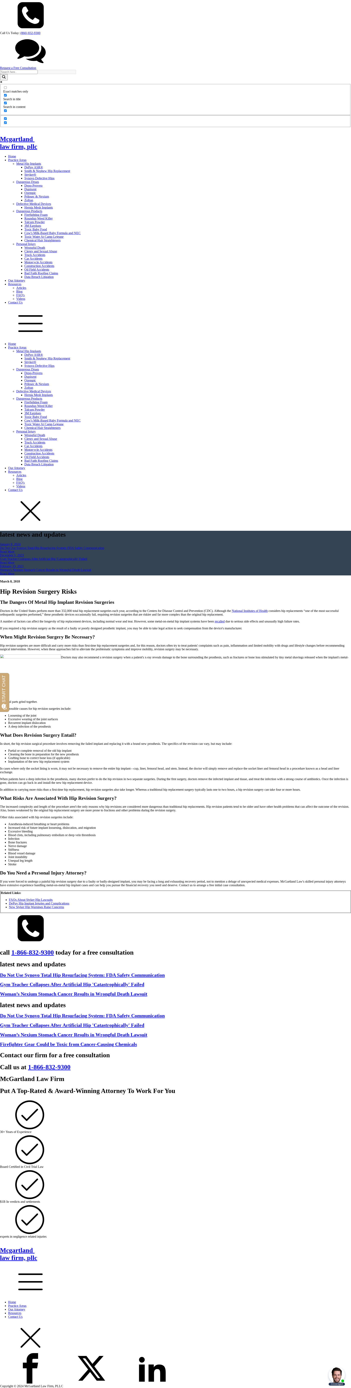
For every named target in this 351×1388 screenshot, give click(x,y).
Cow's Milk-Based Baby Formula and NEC (52, 233)
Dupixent (30, 189)
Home (12, 156)
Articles (21, 288)
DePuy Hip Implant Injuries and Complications (39, 903)
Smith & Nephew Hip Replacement (47, 171)
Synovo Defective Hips (39, 178)
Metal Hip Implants (28, 163)
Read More (7, 551)
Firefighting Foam (36, 214)
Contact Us (15, 302)
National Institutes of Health (250, 611)
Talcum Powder (34, 222)
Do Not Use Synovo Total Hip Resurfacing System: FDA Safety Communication (52, 548)
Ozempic (30, 193)
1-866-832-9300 (32, 952)
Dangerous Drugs (27, 182)
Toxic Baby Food (35, 229)
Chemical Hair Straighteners (42, 240)
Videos (20, 298)
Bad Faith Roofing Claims (41, 273)
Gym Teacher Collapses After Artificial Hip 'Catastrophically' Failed (43, 559)
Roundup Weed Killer (38, 218)
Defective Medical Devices (33, 204)
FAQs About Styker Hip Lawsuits (31, 899)
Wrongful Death (34, 247)
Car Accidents (33, 258)
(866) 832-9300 (30, 33)
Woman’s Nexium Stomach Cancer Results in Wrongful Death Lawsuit (45, 570)
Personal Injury (26, 244)
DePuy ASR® (33, 167)
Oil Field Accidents (36, 269)
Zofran (28, 200)
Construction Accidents (39, 266)
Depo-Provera (33, 185)
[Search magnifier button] (4, 77)
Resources (14, 284)
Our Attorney (16, 280)
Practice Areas (17, 160)
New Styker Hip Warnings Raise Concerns (36, 907)
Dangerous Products (29, 211)
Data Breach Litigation (39, 277)
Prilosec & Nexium (36, 196)
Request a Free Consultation (18, 68)
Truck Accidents (34, 255)
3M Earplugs (32, 225)
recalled (220, 621)
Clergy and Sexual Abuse (40, 251)
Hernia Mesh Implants (38, 207)
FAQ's (20, 295)
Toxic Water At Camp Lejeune (44, 236)
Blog (19, 291)
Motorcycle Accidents (38, 262)
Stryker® (30, 174)
